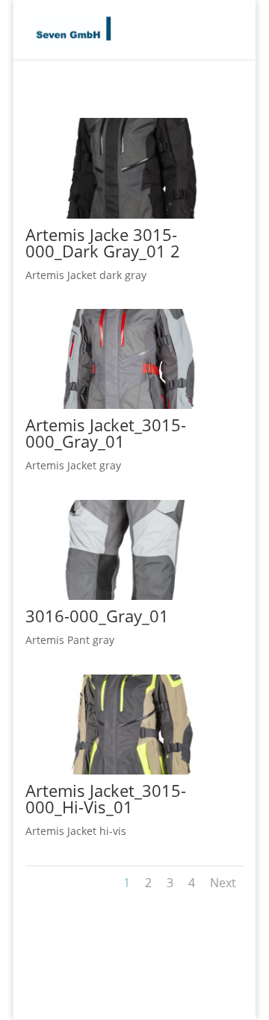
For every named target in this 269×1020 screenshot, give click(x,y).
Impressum (198, 999)
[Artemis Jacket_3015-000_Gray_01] (112, 405)
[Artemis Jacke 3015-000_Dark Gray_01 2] (112, 214)
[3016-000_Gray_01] (112, 596)
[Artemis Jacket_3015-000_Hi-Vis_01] (112, 770)
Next (223, 882)
